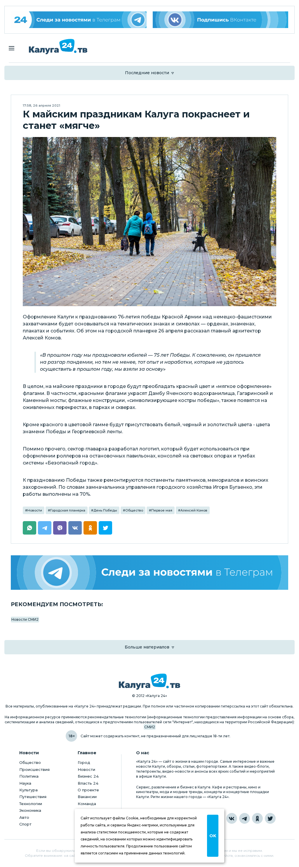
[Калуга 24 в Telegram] (244, 818)
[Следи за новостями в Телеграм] (149, 572)
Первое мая (161, 510)
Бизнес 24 (88, 776)
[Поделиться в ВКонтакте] (75, 528)
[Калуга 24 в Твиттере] (270, 818)
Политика (29, 776)
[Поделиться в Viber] (60, 528)
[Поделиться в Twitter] (105, 528)
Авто (24, 817)
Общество (134, 510)
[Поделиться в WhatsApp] (29, 528)
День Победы (105, 510)
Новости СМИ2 (25, 619)
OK (212, 835)
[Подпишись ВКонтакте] (220, 19)
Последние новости (147, 72)
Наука (25, 783)
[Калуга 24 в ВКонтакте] (231, 818)
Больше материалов (147, 647)
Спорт (25, 824)
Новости (34, 510)
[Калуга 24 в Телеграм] (79, 19)
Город (84, 762)
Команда (87, 803)
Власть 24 (88, 783)
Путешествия (32, 796)
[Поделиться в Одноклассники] (90, 528)
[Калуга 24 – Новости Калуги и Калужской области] (58, 47)
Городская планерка (67, 510)
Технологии (30, 803)
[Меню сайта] (11, 48)
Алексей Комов (193, 510)
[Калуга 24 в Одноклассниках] (257, 818)
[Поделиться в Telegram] (45, 528)
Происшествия (34, 769)
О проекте (88, 790)
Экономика (30, 810)
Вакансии (87, 796)
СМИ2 (149, 727)
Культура (28, 790)
